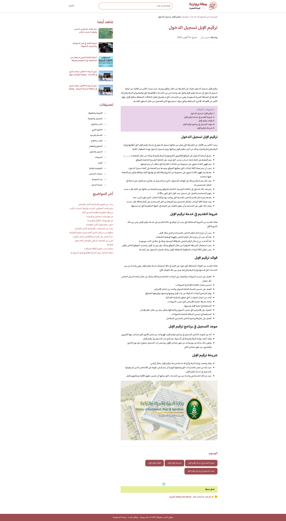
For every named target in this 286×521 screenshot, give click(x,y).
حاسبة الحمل (96, 185)
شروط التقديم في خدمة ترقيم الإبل (198, 117)
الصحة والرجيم (96, 135)
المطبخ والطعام (95, 146)
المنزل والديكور (96, 152)
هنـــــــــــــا (128, 156)
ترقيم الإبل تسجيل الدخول (202, 114)
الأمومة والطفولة (95, 113)
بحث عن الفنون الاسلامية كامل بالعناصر (95, 205)
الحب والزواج (96, 124)
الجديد (71, 6)
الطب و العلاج (96, 141)
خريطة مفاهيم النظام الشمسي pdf (97, 213)
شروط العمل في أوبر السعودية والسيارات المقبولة (85, 45)
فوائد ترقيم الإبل (205, 121)
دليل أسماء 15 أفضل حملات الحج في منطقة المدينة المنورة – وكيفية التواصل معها (83, 89)
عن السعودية (97, 179)
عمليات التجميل (95, 174)
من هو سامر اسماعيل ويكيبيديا (99, 217)
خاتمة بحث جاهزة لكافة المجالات (98, 249)
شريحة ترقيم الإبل (204, 128)
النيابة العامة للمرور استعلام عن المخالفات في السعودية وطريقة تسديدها (83, 60)
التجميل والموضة (95, 119)
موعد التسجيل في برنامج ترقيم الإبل (197, 124)
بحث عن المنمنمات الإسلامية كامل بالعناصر (94, 229)
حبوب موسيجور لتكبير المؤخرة (99, 225)
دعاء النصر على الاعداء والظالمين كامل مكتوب (93, 237)
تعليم (100, 163)
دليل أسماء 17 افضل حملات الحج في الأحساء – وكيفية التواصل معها (83, 73)
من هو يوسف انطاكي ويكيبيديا (100, 221)
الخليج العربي (97, 130)
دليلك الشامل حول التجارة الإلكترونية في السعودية (92, 253)
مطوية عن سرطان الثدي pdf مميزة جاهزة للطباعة (91, 233)
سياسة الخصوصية (120, 517)
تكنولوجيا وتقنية (95, 168)
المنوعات (98, 157)
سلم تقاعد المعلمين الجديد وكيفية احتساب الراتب (85, 30)
